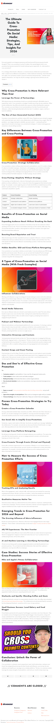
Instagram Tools (18, 712)
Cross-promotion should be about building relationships (27, 390)
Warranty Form (45, 715)
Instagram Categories (20, 710)
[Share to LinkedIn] (33, 676)
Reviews (30, 710)
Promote (10, 9)
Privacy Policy (20, 722)
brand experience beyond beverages (13, 601)
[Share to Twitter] (8, 676)
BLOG (5, 13)
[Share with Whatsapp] (21, 676)
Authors (30, 713)
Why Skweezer (32, 9)
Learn (23, 9)
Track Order (44, 710)
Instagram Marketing (12, 13)
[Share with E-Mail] (46, 676)
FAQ (42, 713)
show (10, 84)
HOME (2, 13)
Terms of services (11, 722)
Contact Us (42, 9)
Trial (17, 9)
